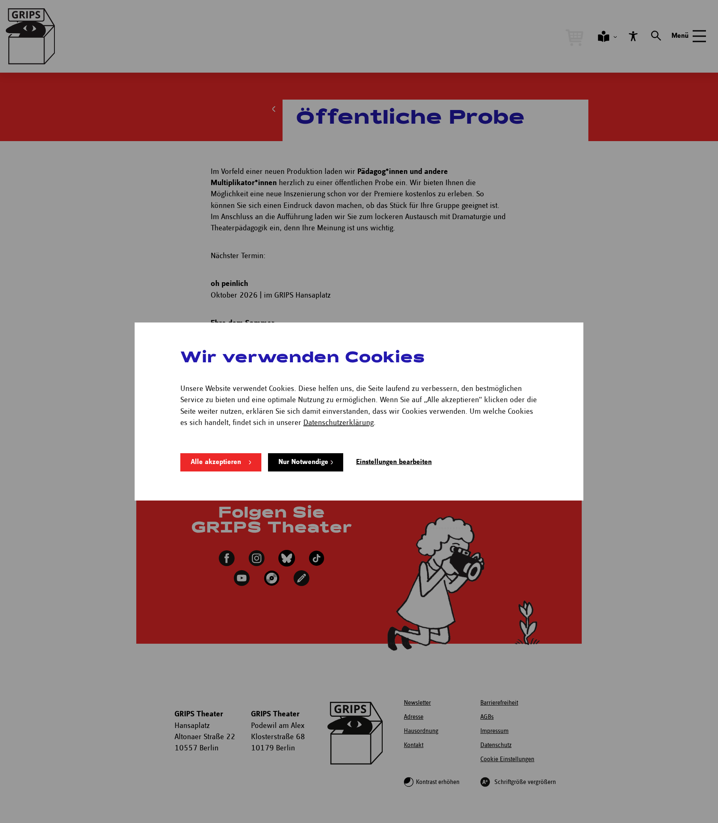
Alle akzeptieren (216, 462)
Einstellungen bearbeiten (394, 462)
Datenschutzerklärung (338, 422)
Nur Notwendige (303, 462)
